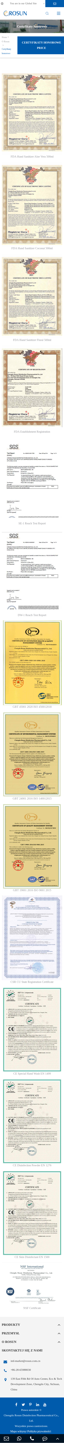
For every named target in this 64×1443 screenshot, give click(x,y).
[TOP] (57, 1438)
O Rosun (5, 41)
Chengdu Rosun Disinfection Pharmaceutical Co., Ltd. (31, 1418)
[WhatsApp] (19, 1438)
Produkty (11, 1324)
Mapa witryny (18, 1431)
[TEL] (32, 1438)
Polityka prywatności (39, 1431)
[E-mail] (6, 1438)
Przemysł (11, 1333)
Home (4, 37)
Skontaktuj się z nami (22, 1350)
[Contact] (44, 1438)
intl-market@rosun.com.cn (25, 1361)
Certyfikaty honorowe (6, 51)
